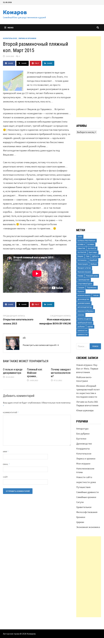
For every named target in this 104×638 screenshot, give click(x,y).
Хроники (80, 517)
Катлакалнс (82, 260)
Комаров (15, 12)
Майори (94, 264)
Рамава (80, 276)
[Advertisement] (88, 76)
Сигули (80, 502)
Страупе (81, 287)
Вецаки (80, 256)
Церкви (80, 522)
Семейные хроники (86, 497)
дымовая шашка (84, 303)
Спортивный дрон (85, 283)
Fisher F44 (81, 248)
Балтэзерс (93, 252)
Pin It (37, 63)
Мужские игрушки (84, 272)
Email (6, 464)
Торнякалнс (91, 287)
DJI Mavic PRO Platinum (86, 240)
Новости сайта (84, 477)
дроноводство (83, 299)
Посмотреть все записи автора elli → (41, 345)
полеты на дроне (84, 319)
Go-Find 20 (92, 248)
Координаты (83, 448)
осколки (81, 315)
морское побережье (86, 311)
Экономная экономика (88, 527)
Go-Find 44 (82, 252)
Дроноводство (84, 443)
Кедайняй (93, 260)
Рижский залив (92, 276)
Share (10, 63)
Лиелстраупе (83, 264)
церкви (90, 326)
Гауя (87, 256)
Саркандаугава (84, 280)
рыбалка (81, 326)
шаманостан (82, 334)
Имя (6, 451)
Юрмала (81, 291)
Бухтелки (81, 438)
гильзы (96, 295)
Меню (10, 27)
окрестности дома (86, 482)
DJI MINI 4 (81, 244)
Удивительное (83, 507)
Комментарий (11, 412)
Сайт (5, 477)
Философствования (86, 512)
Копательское (10, 38)
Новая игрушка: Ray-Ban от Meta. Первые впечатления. (87, 368)
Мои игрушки (83, 463)
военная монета (84, 295)
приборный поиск (85, 323)
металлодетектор (85, 307)
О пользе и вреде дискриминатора (12, 371)
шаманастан (82, 330)
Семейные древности (87, 492)
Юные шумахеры (85, 410)
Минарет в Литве (84, 268)
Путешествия (83, 487)
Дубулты (95, 256)
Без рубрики (83, 433)
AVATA (80, 237)
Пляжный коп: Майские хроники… (34, 373)
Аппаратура (82, 428)
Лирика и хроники (27, 38)
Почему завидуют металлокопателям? (61, 373)
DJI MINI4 (90, 244)
